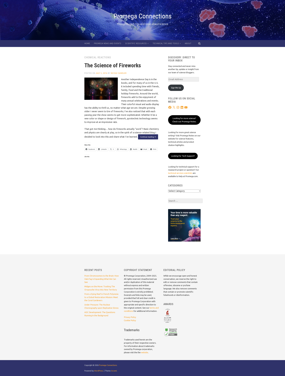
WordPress (98, 371)
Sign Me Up (176, 88)
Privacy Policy (130, 317)
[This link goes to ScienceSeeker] (167, 323)
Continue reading (146, 137)
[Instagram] (178, 107)
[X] (174, 107)
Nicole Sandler (119, 73)
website (144, 352)
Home (87, 43)
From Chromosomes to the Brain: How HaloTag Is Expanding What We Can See (101, 279)
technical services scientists (180, 173)
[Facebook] (170, 107)
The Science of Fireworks (112, 65)
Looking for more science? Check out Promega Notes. (184, 120)
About (188, 43)
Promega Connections (143, 16)
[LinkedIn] (182, 107)
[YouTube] (186, 107)
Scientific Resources (136, 43)
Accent (114, 371)
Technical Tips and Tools (166, 43)
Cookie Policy (130, 320)
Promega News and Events (107, 43)
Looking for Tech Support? (183, 156)
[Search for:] (185, 201)
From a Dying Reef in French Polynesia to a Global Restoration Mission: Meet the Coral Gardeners (101, 297)
